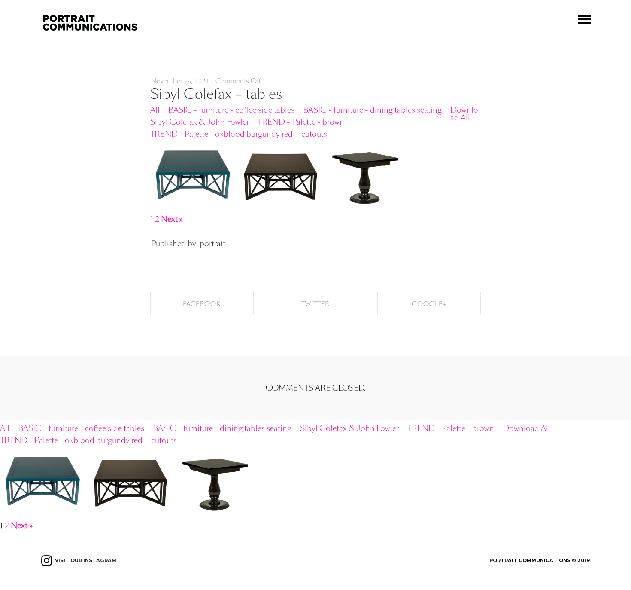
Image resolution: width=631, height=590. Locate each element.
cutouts (314, 133)
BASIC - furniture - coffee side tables (231, 109)
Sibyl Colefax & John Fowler (199, 121)
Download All (464, 113)
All (155, 109)
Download (227, 151)
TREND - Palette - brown (301, 121)
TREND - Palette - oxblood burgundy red (221, 133)
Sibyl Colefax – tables (216, 94)
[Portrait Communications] (90, 18)
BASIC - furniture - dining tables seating (372, 109)
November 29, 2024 (180, 81)
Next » (172, 219)
